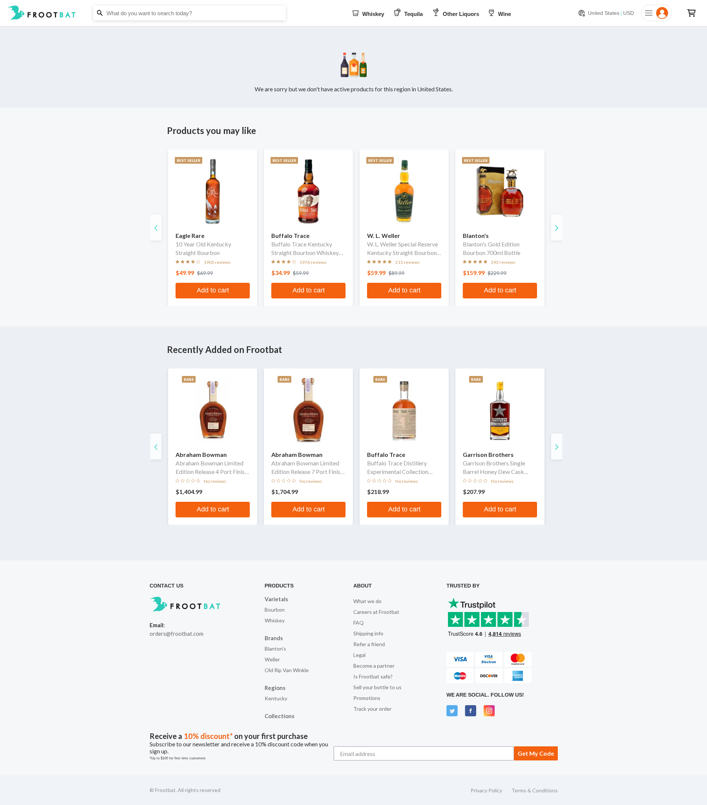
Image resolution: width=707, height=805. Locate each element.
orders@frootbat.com (176, 633)
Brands (274, 638)
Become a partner (374, 665)
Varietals (276, 599)
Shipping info (368, 633)
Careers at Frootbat (376, 612)
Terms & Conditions (534, 790)
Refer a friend (369, 644)
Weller (272, 659)
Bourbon (275, 609)
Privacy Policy (486, 790)
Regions (275, 687)
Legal (359, 655)
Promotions (366, 698)
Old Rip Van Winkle (287, 670)
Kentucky (276, 698)
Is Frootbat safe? (373, 676)
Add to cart (213, 290)
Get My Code (536, 753)
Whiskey (275, 620)
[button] (353, 13)
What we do (367, 601)
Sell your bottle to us (377, 687)
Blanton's (275, 648)
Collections (279, 716)
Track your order (372, 709)
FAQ (358, 622)
